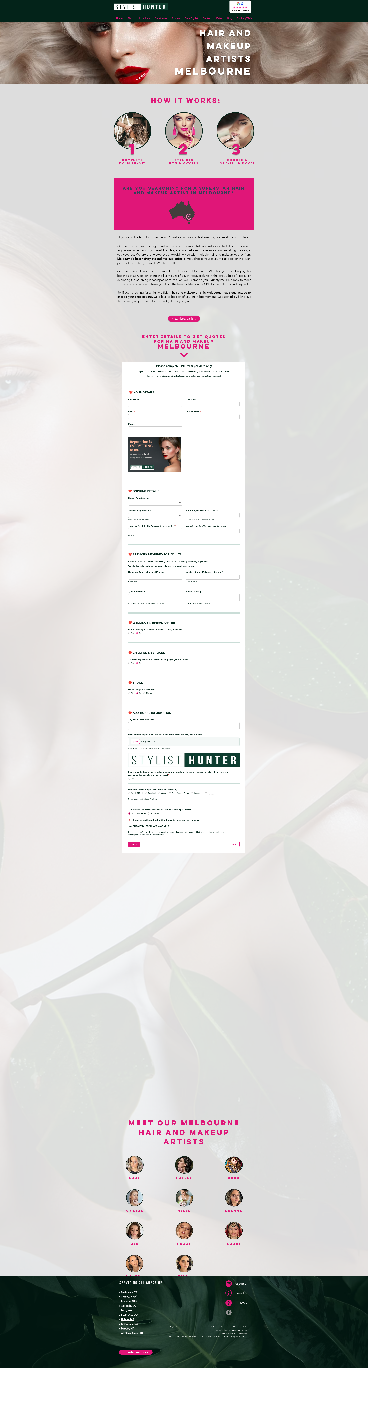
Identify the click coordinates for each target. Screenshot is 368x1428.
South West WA (129, 1314)
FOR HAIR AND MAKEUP (184, 341)
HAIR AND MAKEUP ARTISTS (226, 46)
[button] (144, 18)
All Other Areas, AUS (132, 1333)
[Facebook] (229, 1312)
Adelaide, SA (128, 1305)
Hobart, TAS (127, 1319)
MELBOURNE (213, 71)
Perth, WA (126, 1310)
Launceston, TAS (129, 1323)
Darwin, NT (127, 1328)
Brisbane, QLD (129, 1301)
